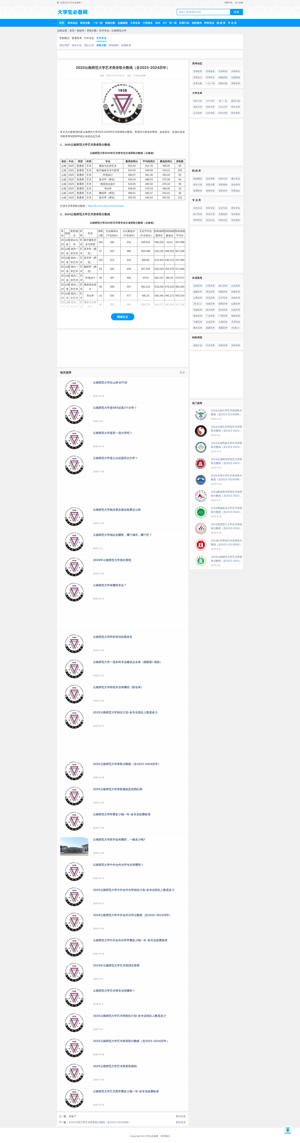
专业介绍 (210, 214)
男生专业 (235, 208)
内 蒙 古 (236, 327)
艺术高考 (210, 345)
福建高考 (197, 291)
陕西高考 (223, 303)
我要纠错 (228, 2)
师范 (90, 132)
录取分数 (92, 30)
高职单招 (235, 345)
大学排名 (148, 22)
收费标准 (126, 45)
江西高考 (197, 297)
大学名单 (135, 22)
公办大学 (223, 106)
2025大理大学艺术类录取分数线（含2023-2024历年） (100, 1122)
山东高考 (235, 285)
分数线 (106, 144)
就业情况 (235, 184)
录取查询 (235, 83)
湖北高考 (210, 291)
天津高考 (235, 321)
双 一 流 (223, 100)
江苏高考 (210, 285)
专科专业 (210, 208)
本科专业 (197, 208)
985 (157, 22)
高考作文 (210, 77)
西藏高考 (223, 327)
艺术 (114, 132)
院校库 (80, 30)
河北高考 (210, 297)
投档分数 (110, 22)
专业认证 (210, 220)
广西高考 (223, 315)
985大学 (197, 100)
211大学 (210, 100)
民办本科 (223, 113)
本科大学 (197, 106)
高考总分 (197, 77)
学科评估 (209, 22)
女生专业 (223, 208)
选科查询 (197, 22)
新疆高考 (210, 327)
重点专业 (235, 178)
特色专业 (223, 220)
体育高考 (223, 345)
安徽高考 (235, 291)
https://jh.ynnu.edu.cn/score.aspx (106, 206)
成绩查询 (223, 77)
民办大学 (235, 106)
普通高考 (77, 38)
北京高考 (210, 321)
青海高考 (197, 315)
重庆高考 (197, 327)
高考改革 (197, 71)
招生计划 (89, 45)
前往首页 (181, 1122)
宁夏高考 (197, 321)
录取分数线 (126, 132)
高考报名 (210, 71)
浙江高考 (223, 285)
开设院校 (223, 214)
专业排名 (235, 220)
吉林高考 (235, 297)
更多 (182, 372)
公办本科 (197, 113)
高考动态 (73, 22)
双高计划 (184, 22)
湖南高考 (223, 291)
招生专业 (77, 45)
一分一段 (98, 22)
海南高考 (235, 315)
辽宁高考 (223, 297)
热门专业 (197, 214)
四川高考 (210, 309)
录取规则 (114, 45)
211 (165, 22)
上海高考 (223, 321)
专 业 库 (232, 22)
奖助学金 (210, 190)
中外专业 (89, 38)
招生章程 (210, 178)
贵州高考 (223, 309)
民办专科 (235, 113)
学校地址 (235, 190)
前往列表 (181, 1116)
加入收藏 (239, 2)
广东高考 (210, 315)
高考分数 (85, 22)
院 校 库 (221, 22)
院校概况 (197, 178)
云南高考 (235, 309)
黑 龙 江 (198, 303)
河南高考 (210, 303)
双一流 (173, 22)
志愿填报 (123, 22)
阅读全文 (122, 316)
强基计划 (197, 345)
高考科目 (235, 71)
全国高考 (197, 285)
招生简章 (64, 45)
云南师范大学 (118, 30)
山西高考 (235, 303)
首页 (61, 22)
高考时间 (223, 71)
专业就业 (235, 214)
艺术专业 (104, 30)
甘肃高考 (197, 309)
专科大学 (210, 106)
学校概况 (64, 38)
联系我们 (165, 1136)
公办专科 (210, 113)
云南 (85, 132)
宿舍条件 (223, 190)
